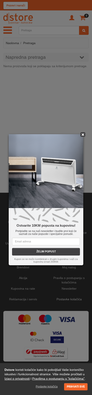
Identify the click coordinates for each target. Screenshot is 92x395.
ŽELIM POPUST (46, 251)
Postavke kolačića (47, 386)
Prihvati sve (76, 386)
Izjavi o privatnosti (17, 378)
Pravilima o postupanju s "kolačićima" (58, 378)
